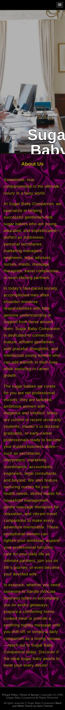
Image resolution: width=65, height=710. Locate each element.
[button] (59, 5)
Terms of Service (29, 694)
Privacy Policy (10, 694)
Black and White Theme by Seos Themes (37, 704)
